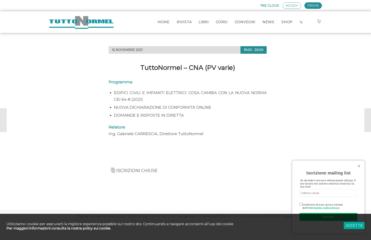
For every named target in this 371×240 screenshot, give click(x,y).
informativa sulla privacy (324, 207)
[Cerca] (301, 22)
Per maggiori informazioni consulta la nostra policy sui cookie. (58, 228)
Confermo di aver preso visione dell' (322, 206)
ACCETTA (354, 225)
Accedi (292, 6)
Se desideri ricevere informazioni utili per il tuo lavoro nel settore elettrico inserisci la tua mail (328, 183)
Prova (313, 6)
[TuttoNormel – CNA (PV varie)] (3, 120)
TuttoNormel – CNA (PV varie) (187, 68)
